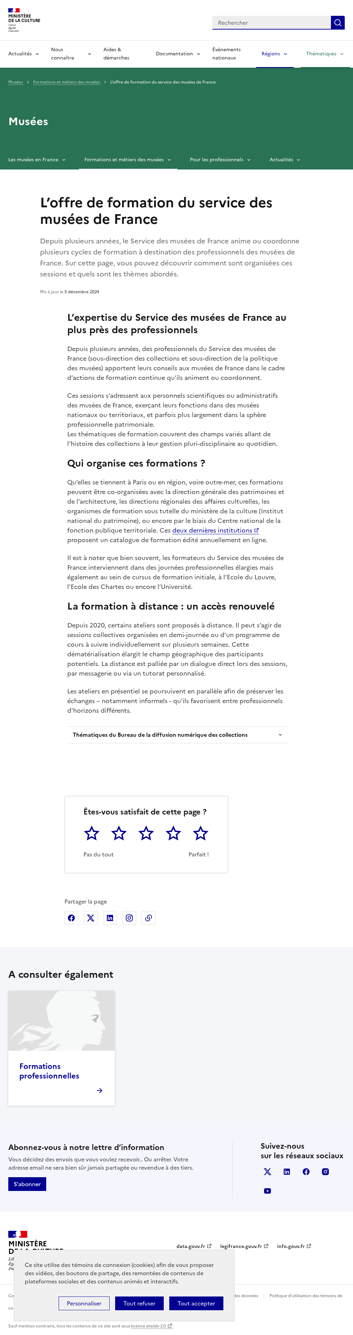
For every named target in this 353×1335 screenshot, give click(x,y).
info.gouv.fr (291, 1246)
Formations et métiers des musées (67, 82)
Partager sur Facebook (71, 918)
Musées (16, 82)
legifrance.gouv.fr (241, 1246)
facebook (306, 1172)
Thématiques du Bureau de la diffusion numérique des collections (160, 735)
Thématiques (321, 53)
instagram (325, 1172)
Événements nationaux (226, 54)
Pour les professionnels (216, 159)
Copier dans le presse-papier (148, 918)
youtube (267, 1191)
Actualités (20, 53)
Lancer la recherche (338, 23)
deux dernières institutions (212, 530)
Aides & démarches (116, 54)
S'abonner (27, 1184)
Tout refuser (139, 1303)
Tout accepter (196, 1303)
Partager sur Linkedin (110, 918)
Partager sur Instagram (129, 918)
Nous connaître (62, 54)
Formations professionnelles (49, 1071)
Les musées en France (33, 159)
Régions (271, 53)
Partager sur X (91, 918)
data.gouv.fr (190, 1246)
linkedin (287, 1172)
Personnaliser (84, 1303)
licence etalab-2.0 (148, 1326)
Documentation (174, 53)
